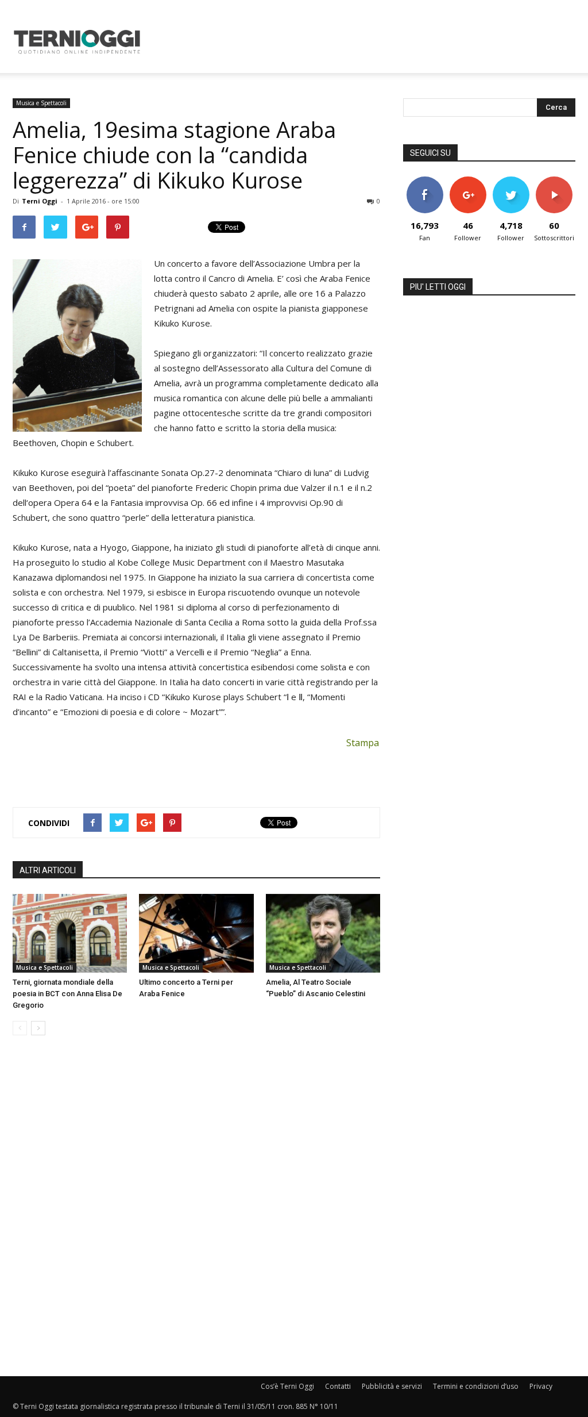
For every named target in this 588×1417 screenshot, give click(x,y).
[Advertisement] (366, 42)
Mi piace (425, 180)
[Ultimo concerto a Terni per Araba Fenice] (196, 933)
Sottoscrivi (554, 180)
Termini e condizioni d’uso (476, 1386)
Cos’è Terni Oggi (287, 1386)
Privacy (540, 1386)
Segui (468, 180)
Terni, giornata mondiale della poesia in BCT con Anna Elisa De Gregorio (67, 993)
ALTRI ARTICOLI (48, 870)
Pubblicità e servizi (392, 1386)
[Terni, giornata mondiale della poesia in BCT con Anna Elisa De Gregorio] (70, 933)
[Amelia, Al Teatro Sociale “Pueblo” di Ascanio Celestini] (323, 933)
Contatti (338, 1386)
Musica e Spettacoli (41, 103)
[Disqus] (196, 1206)
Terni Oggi (39, 201)
